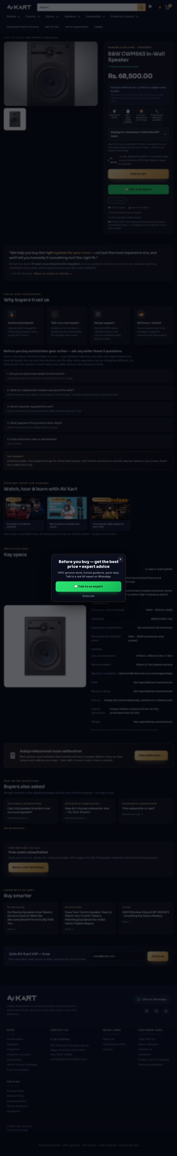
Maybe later (88, 595)
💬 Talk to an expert (88, 586)
